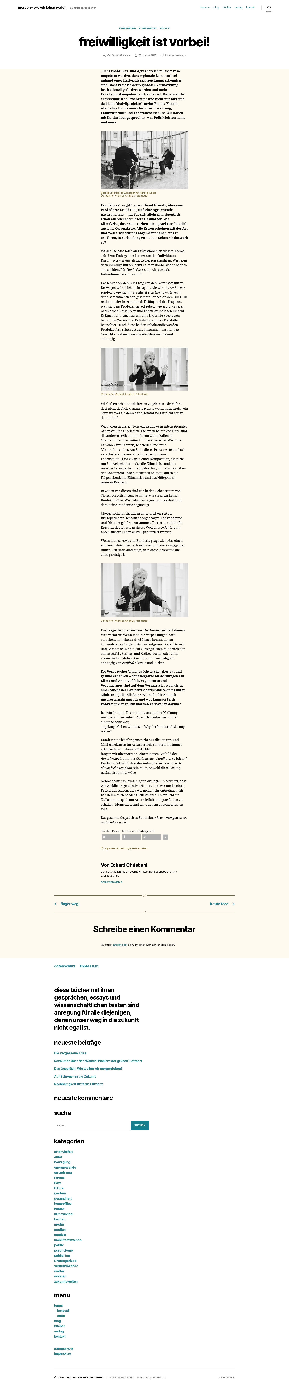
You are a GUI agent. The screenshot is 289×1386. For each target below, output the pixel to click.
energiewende (65, 1167)
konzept (63, 1310)
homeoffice (62, 1204)
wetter (59, 1271)
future (58, 1188)
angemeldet (120, 944)
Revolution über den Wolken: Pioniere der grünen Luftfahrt (98, 1061)
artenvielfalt (63, 1152)
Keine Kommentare (175, 55)
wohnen (60, 1276)
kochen (59, 1219)
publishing (62, 1255)
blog (216, 7)
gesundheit (62, 1198)
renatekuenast (140, 848)
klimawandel (148, 28)
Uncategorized (65, 1261)
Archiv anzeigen (111, 881)
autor (58, 1157)
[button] (111, 837)
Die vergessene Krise (70, 1053)
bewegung (62, 1162)
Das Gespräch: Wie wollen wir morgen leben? (88, 1069)
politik (165, 28)
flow (57, 1183)
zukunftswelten (66, 1281)
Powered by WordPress (151, 1377)
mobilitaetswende (68, 1240)
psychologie (63, 1250)
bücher (227, 7)
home (203, 7)
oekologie (125, 848)
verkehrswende (66, 1266)
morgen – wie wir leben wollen (42, 7)
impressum (89, 966)
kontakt (250, 7)
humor (59, 1209)
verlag (238, 7)
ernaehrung (127, 28)
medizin (60, 1235)
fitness (59, 1178)
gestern (60, 1193)
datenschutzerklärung (120, 1377)
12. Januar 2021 (147, 55)
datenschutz (64, 966)
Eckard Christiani (121, 55)
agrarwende (111, 848)
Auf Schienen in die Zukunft (75, 1076)
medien (59, 1230)
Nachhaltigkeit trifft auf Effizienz (79, 1084)
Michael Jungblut (124, 195)
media (59, 1224)
